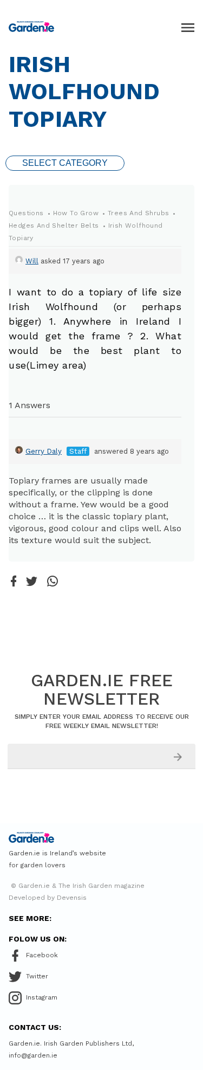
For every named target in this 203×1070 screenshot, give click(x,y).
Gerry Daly (43, 451)
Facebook (42, 955)
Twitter (37, 976)
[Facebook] (13, 582)
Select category (65, 162)
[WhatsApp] (52, 582)
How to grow (76, 213)
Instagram (41, 997)
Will (31, 261)
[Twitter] (32, 582)
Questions (26, 213)
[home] (31, 26)
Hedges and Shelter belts (54, 225)
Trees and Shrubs (138, 213)
